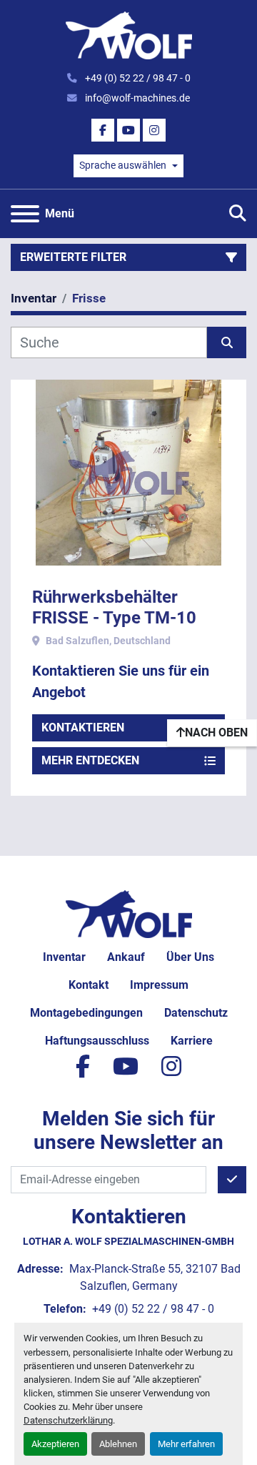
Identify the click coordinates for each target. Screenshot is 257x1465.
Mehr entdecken (90, 760)
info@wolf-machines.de (136, 98)
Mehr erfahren (186, 1444)
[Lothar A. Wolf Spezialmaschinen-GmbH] (129, 912)
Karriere (192, 1040)
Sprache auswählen (122, 165)
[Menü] (25, 213)
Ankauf (126, 957)
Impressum (159, 985)
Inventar (64, 957)
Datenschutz (196, 1013)
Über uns (190, 957)
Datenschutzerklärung (68, 1420)
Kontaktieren (82, 727)
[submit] (226, 342)
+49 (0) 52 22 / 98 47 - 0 (137, 78)
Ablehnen (118, 1444)
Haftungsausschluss (97, 1040)
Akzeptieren (55, 1444)
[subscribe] (232, 1179)
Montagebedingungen (86, 1013)
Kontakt (89, 985)
